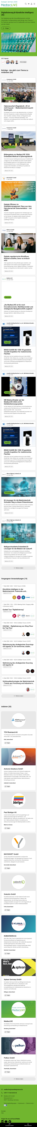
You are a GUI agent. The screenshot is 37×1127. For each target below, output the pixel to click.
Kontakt (3, 1111)
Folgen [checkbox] (8, 743)
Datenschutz (29, 1103)
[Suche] (25, 3)
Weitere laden (19, 568)
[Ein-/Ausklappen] (34, 3)
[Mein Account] (31, 3)
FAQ (2, 1113)
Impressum (21, 1103)
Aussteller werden (9, 1125)
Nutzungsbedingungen (10, 1103)
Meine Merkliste (28, 1125)
